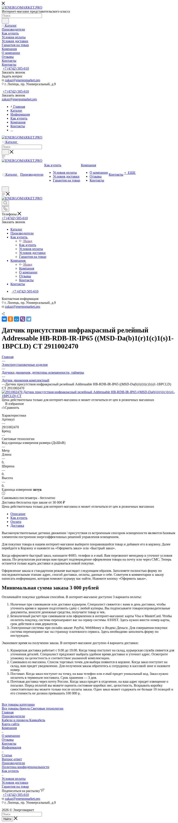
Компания (26, 268)
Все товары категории (18, 704)
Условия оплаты (14, 778)
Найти (7, 819)
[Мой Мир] (16, 319)
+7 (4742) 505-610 (16, 68)
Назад (27, 241)
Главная (7, 712)
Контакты (9, 743)
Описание (17, 514)
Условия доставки (15, 782)
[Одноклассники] (10, 319)
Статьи (7, 755)
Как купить (27, 245)
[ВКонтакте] (4, 319)
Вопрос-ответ (12, 759)
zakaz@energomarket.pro (22, 80)
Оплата (15, 522)
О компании (11, 736)
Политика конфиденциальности (25, 767)
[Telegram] (28, 319)
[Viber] (22, 319)
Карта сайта (10, 724)
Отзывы (8, 739)
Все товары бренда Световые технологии (32, 708)
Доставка (17, 525)
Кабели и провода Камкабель (23, 720)
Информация (11, 747)
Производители (13, 716)
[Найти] (5, 21)
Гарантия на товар (15, 786)
